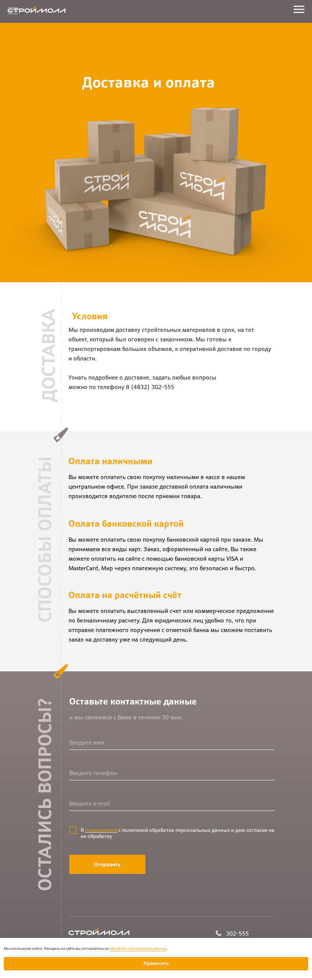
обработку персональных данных (138, 948)
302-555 (237, 933)
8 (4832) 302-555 (150, 387)
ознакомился (101, 830)
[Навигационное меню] (13, 11)
